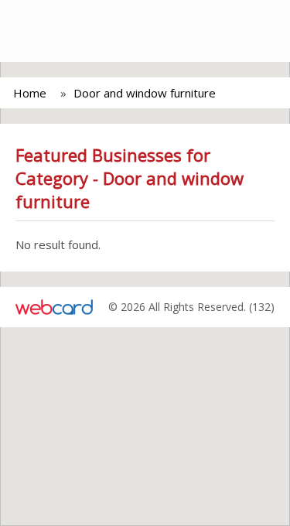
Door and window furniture (144, 93)
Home (29, 93)
